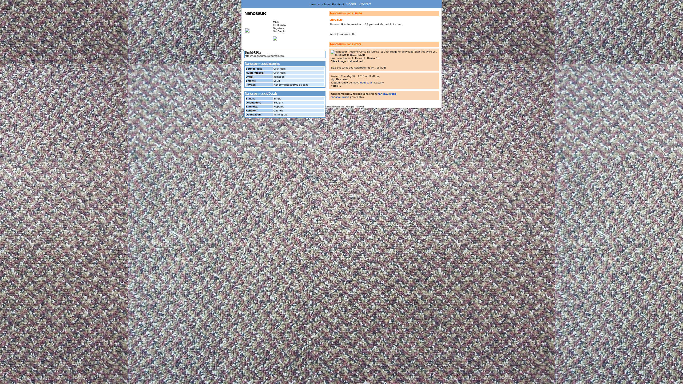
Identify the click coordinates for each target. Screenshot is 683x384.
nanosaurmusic (387, 93)
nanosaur (366, 82)
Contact (365, 4)
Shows (351, 4)
